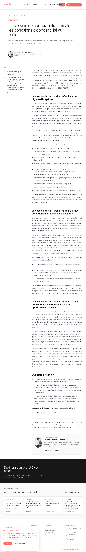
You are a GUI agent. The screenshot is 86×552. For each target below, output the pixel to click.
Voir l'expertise (75, 471)
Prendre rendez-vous (74, 4)
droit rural (62, 422)
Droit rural (22, 15)
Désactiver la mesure (20, 543)
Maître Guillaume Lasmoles (25, 52)
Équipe (44, 4)
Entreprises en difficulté (51, 535)
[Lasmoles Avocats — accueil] (8, 4)
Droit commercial (49, 532)
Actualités (52, 4)
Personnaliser (8, 547)
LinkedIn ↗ (57, 450)
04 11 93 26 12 (71, 535)
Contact (59, 4)
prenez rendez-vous (48, 427)
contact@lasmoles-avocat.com (72, 538)
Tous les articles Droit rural (73, 492)
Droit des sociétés (50, 530)
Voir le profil (48, 450)
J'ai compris (8, 543)
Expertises (34, 4)
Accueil (26, 4)
